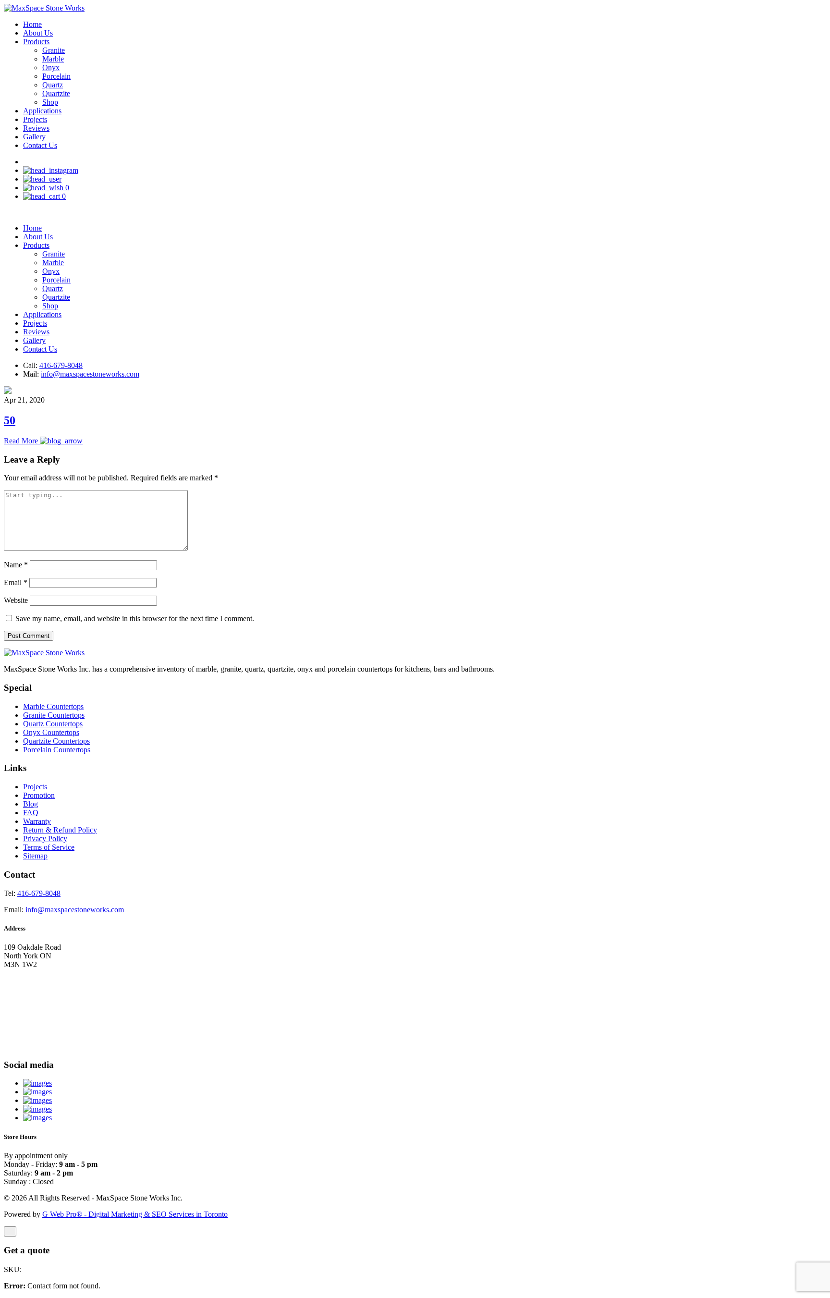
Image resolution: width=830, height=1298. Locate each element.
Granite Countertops (54, 715)
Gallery (34, 137)
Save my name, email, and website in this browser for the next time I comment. (134, 618)
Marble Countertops (53, 706)
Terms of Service (48, 847)
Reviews (36, 128)
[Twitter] (37, 1100)
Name (16, 565)
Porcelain (56, 76)
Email (15, 582)
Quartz (52, 85)
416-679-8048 (61, 365)
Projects (35, 119)
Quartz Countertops (53, 724)
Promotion (39, 795)
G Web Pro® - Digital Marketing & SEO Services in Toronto (135, 1214)
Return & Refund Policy (60, 830)
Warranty (37, 821)
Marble (53, 59)
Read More (22, 441)
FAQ (30, 812)
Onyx (51, 67)
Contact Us (40, 145)
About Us (38, 33)
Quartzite (56, 93)
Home (32, 24)
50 (9, 420)
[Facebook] (37, 1109)
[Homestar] (37, 1083)
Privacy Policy (45, 838)
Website (16, 600)
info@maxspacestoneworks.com (90, 374)
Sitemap (35, 856)
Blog (30, 804)
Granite (53, 50)
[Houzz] (37, 1092)
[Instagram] (37, 1118)
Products (36, 41)
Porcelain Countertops (56, 750)
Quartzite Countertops (56, 741)
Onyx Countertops (51, 732)
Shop (50, 102)
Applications (42, 111)
